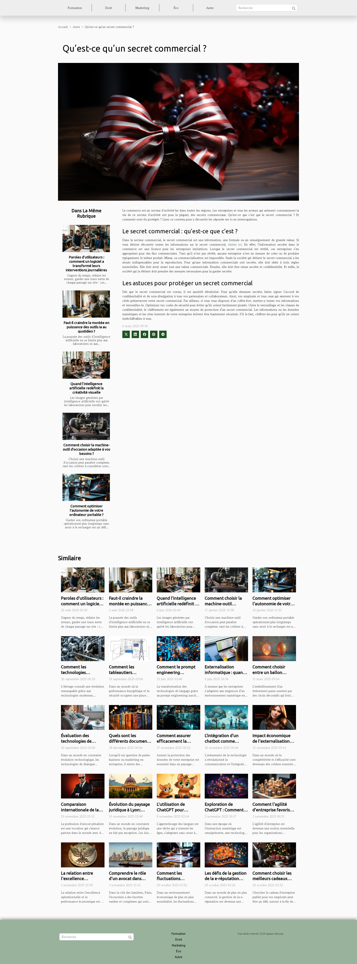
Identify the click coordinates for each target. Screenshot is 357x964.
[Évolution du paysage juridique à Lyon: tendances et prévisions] (130, 785)
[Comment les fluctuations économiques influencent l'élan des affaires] (178, 854)
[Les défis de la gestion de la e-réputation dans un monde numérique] (226, 854)
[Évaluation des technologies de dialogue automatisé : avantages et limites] (82, 717)
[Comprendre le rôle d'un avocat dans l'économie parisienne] (130, 854)
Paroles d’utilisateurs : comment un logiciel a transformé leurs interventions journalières (86, 263)
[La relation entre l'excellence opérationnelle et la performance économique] (82, 854)
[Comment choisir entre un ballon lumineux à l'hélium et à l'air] (274, 648)
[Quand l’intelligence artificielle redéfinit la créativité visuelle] (86, 365)
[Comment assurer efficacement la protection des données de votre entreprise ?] (178, 717)
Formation (75, 8)
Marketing (142, 8)
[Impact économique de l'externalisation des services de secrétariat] (274, 717)
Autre (209, 8)
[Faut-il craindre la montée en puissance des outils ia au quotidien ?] (86, 304)
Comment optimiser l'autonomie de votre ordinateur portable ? (86, 510)
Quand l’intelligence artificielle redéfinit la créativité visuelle (86, 388)
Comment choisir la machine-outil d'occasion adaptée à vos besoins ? (86, 449)
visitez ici (235, 244)
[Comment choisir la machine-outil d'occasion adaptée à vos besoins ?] (86, 426)
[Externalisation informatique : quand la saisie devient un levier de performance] (226, 648)
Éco (176, 8)
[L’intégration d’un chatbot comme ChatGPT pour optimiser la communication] (226, 717)
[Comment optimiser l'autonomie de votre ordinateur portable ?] (86, 487)
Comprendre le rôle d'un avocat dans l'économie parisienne (130, 879)
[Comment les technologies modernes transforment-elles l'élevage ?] (82, 648)
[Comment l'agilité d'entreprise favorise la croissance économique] (274, 785)
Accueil (63, 27)
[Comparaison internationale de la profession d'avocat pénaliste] (82, 785)
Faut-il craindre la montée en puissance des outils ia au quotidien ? (86, 327)
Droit (108, 8)
